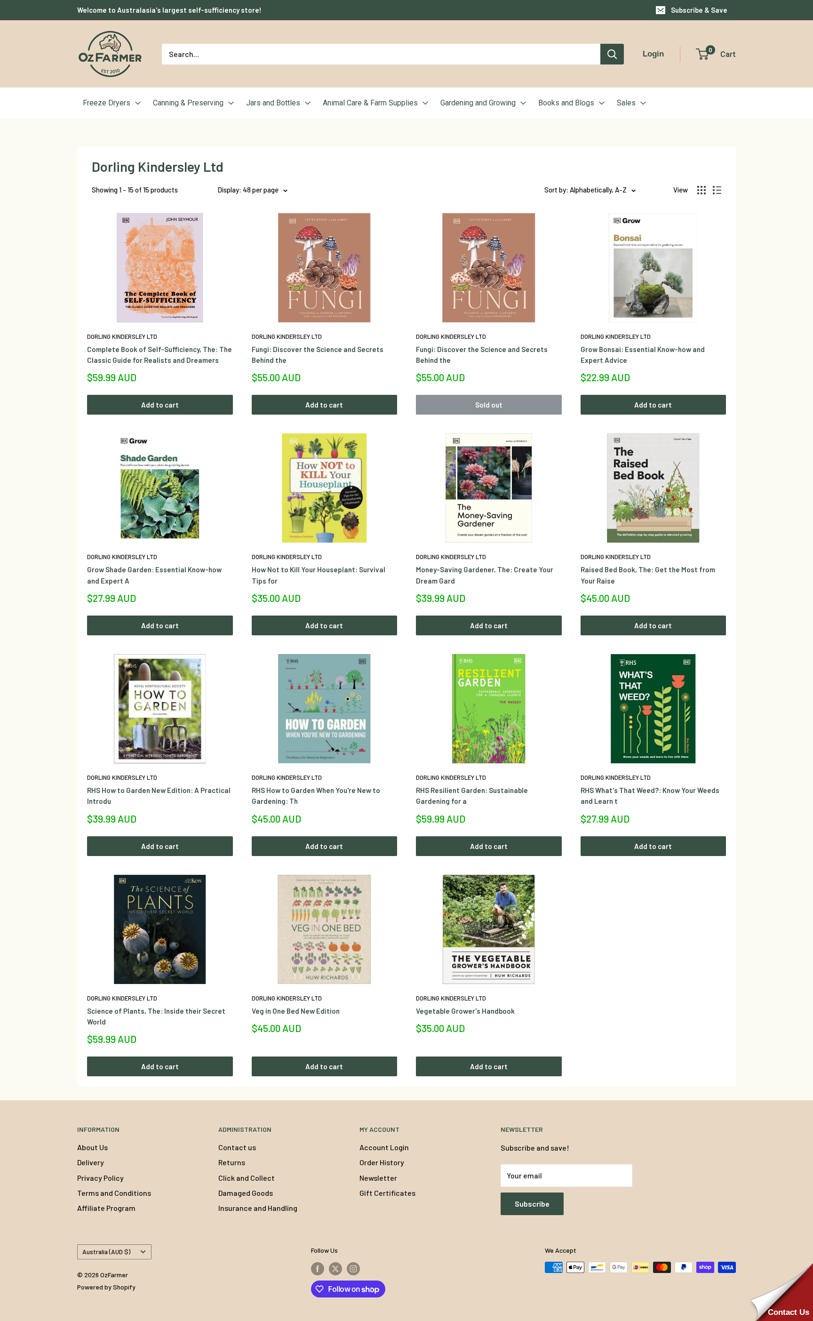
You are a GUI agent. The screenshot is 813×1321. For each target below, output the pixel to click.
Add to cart (160, 404)
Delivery (90, 1162)
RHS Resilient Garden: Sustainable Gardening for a (472, 795)
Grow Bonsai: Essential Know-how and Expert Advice (643, 354)
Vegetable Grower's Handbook (465, 1011)
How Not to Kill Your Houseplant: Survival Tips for (318, 574)
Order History (381, 1162)
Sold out (488, 404)
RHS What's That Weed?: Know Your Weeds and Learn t (650, 795)
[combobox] (381, 54)
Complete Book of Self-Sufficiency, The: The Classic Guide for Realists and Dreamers (159, 354)
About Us (92, 1147)
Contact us (237, 1147)
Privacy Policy (100, 1177)
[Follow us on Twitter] (335, 1268)
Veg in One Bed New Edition (296, 1011)
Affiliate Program (106, 1207)
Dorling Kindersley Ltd (122, 336)
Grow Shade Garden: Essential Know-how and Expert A (154, 574)
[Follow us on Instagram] (353, 1268)
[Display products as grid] (701, 190)
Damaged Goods (245, 1192)
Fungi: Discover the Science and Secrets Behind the (317, 354)
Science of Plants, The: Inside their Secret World (156, 1016)
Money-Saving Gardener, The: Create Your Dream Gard (484, 574)
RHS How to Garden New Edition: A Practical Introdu (159, 795)
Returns (231, 1162)
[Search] (612, 54)
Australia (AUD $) (106, 1252)
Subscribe (532, 1203)
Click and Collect (246, 1177)
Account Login (384, 1147)
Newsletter (378, 1177)
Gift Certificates (387, 1192)
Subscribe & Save (699, 10)
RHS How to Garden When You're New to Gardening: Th (316, 795)
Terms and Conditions (114, 1192)
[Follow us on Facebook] (317, 1268)
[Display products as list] (717, 190)
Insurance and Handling (257, 1207)
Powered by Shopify (106, 1287)
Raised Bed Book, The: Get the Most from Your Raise (648, 574)
